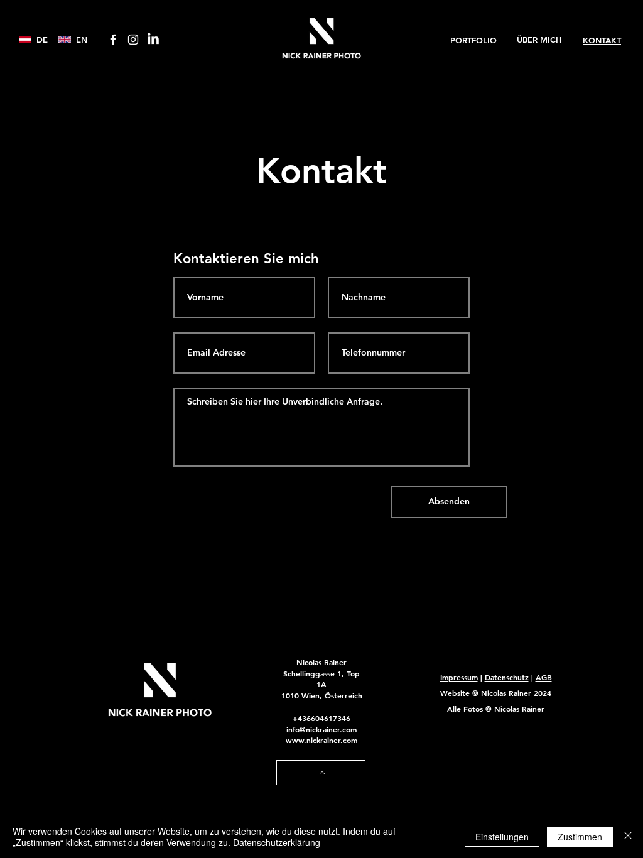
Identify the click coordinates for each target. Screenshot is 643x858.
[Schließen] (627, 836)
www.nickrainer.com (321, 740)
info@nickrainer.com (321, 729)
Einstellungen (502, 836)
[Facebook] (113, 39)
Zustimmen (580, 836)
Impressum (459, 677)
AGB (544, 677)
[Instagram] (133, 39)
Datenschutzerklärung (276, 842)
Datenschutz (507, 677)
